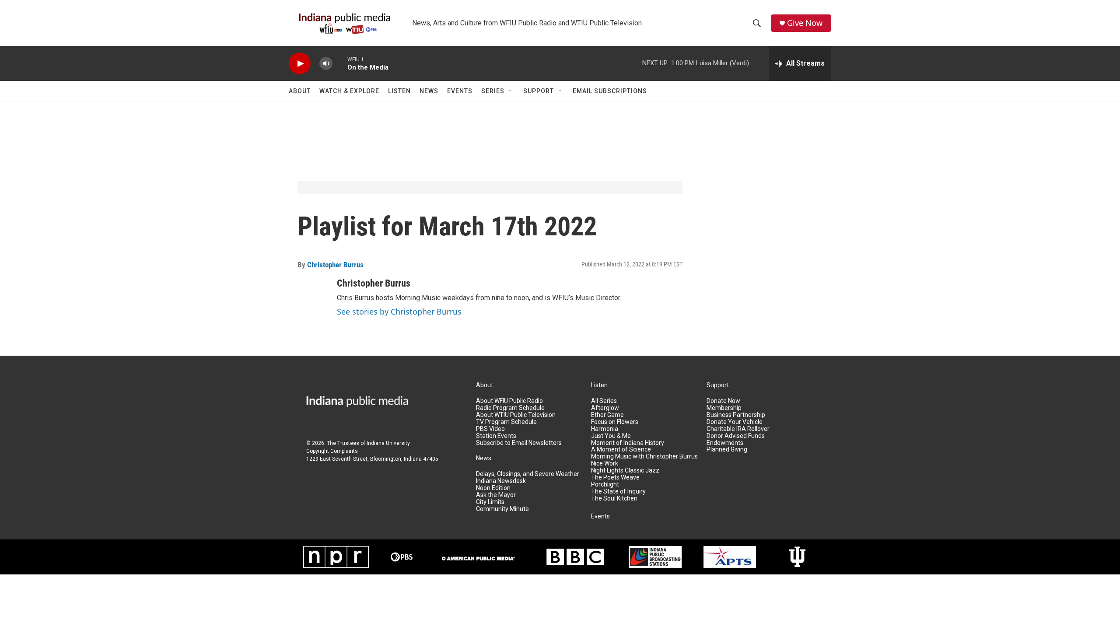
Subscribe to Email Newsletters (519, 443)
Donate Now (723, 401)
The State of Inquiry (618, 491)
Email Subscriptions (610, 91)
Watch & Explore (349, 91)
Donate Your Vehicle (735, 422)
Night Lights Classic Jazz (625, 470)
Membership (724, 408)
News (429, 91)
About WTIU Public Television (516, 415)
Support (538, 91)
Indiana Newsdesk (501, 481)
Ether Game (607, 415)
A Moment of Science (621, 449)
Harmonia (604, 429)
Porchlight (605, 484)
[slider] (340, 63)
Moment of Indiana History (627, 443)
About (300, 91)
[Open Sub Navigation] (511, 91)
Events (459, 91)
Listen (399, 91)
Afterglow (605, 408)
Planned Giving (727, 449)
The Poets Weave (615, 477)
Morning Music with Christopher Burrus (644, 456)
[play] (300, 64)
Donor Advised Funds (736, 436)
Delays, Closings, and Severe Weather (527, 474)
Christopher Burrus (335, 264)
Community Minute (502, 509)
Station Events (496, 436)
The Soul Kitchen (614, 498)
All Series (604, 401)
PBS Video (490, 429)
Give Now (804, 23)
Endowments (725, 443)
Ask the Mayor (496, 495)
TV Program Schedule (506, 422)
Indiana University (388, 443)
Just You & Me (611, 436)
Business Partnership (736, 415)
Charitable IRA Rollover (738, 429)
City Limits (490, 502)
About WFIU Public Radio (509, 401)
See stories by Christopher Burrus (399, 311)
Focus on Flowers (614, 422)
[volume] (325, 64)
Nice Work (604, 463)
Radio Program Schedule (510, 408)
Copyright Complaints (332, 451)
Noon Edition (493, 488)
